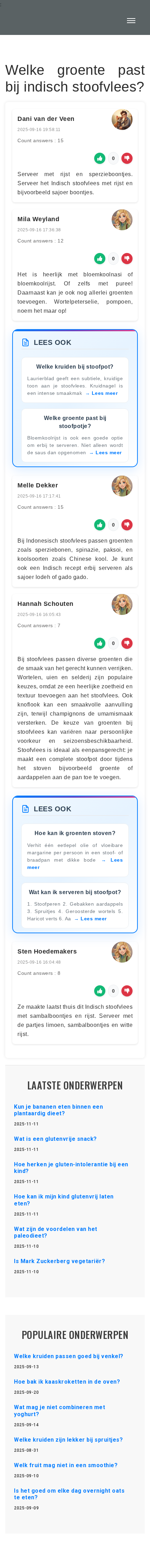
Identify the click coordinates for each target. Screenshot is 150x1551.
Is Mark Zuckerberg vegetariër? (59, 1261)
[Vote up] (99, 158)
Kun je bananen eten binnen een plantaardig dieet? (58, 1110)
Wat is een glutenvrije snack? (55, 1139)
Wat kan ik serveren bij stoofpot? (75, 892)
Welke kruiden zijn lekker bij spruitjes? (68, 1439)
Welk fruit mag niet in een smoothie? (66, 1465)
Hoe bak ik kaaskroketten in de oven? (67, 1381)
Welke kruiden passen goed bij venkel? (68, 1356)
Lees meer (105, 393)
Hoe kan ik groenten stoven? (75, 833)
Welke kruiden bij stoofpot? (75, 367)
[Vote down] (127, 158)
